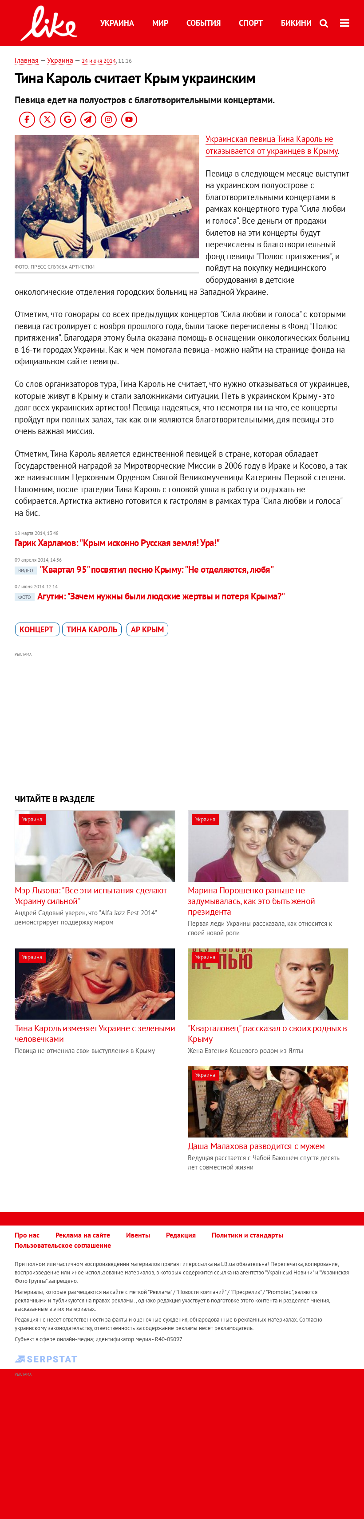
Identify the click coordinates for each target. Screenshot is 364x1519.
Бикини (296, 23)
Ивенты (138, 1234)
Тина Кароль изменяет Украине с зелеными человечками (95, 1033)
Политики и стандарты (247, 1234)
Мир (160, 23)
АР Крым (147, 629)
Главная (27, 60)
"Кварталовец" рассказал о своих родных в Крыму (267, 1033)
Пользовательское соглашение (63, 1245)
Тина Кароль (92, 629)
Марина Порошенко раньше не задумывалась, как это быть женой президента (251, 900)
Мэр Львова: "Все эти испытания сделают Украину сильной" (90, 895)
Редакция (181, 1234)
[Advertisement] (182, 721)
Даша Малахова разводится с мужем (256, 1146)
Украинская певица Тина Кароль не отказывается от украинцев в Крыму (272, 144)
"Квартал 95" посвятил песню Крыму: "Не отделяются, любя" (146, 569)
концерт (37, 629)
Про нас (27, 1234)
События (203, 23)
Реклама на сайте (82, 1234)
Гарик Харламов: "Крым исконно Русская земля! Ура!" (117, 543)
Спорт (251, 23)
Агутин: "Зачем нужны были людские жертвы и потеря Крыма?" (151, 596)
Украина (117, 23)
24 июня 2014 (99, 60)
